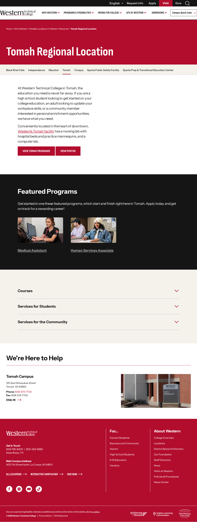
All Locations (14, 474)
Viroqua (78, 70)
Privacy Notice (45, 516)
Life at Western (134, 12)
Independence (36, 70)
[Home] (17, 13)
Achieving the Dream (138, 514)
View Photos (68, 151)
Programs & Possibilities (77, 12)
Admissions (158, 12)
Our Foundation (163, 454)
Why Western (49, 12)
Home (9, 28)
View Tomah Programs (36, 151)
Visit (166, 3)
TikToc (39, 489)
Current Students (120, 437)
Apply (152, 3)
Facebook (9, 489)
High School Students (122, 454)
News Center (161, 482)
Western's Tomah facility (36, 131)
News (157, 465)
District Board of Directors (168, 448)
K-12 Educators (118, 459)
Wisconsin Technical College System (185, 514)
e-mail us (95, 512)
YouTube (29, 489)
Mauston (54, 70)
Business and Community (124, 443)
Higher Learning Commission (163, 514)
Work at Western (163, 471)
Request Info (135, 3)
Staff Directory (162, 459)
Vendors (114, 465)
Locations (159, 443)
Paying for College (108, 12)
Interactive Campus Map (44, 474)
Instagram (19, 489)
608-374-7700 (23, 391)
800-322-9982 (34, 449)
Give (178, 3)
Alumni (114, 448)
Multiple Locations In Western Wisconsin (49, 28)
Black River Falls (15, 70)
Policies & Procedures (166, 476)
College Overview (164, 437)
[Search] (187, 3)
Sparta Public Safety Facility (103, 70)
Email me (11, 400)
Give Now (72, 474)
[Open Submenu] (194, 13)
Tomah (66, 70)
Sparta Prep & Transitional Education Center (148, 70)
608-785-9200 (14, 449)
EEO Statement (61, 516)
